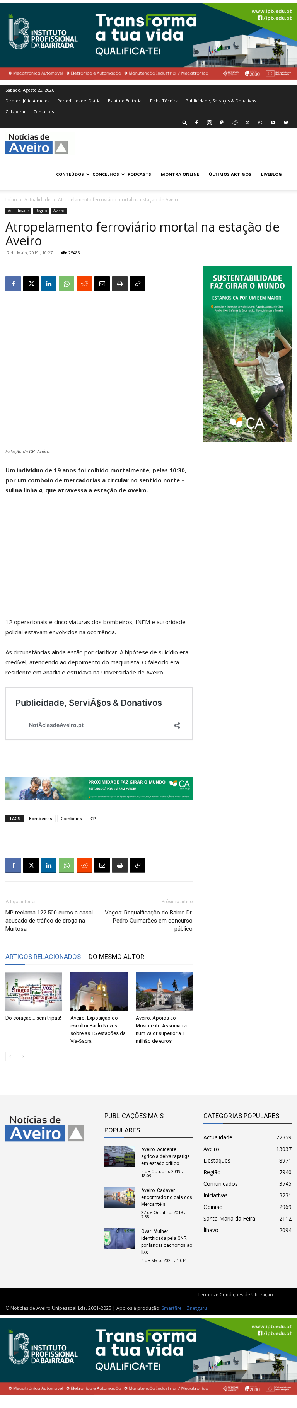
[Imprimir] (120, 283)
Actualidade (37, 199)
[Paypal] (222, 122)
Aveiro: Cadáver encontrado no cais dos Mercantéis (166, 1197)
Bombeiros (40, 818)
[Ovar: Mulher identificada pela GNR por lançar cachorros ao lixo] (119, 1238)
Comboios (71, 818)
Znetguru (197, 1308)
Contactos (43, 111)
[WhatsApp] (260, 122)
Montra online (180, 174)
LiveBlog (271, 174)
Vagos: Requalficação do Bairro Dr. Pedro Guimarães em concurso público (149, 920)
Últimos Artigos (230, 174)
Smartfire (172, 1308)
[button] (185, 122)
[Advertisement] (99, 560)
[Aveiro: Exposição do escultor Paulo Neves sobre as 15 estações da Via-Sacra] (98, 991)
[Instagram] (209, 122)
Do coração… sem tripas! (33, 1018)
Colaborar (15, 111)
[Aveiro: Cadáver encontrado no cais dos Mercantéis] (119, 1197)
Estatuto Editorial (125, 101)
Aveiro (58, 210)
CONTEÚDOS (70, 174)
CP (93, 818)
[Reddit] (235, 122)
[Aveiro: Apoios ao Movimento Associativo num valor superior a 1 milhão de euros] (164, 991)
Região (41, 210)
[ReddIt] (84, 283)
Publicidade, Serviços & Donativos (221, 101)
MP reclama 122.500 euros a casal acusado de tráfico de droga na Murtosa (49, 920)
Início (11, 199)
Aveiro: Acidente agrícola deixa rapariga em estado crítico (165, 1156)
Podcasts (139, 174)
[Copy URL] (137, 283)
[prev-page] (10, 1056)
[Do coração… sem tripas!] (33, 991)
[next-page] (22, 1056)
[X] (247, 122)
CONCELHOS (105, 174)
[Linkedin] (48, 283)
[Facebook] (196, 122)
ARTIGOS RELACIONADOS (43, 956)
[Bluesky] (286, 122)
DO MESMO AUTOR (116, 956)
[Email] (102, 283)
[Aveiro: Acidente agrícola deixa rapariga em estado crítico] (119, 1156)
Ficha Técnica (164, 101)
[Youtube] (273, 122)
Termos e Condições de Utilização (235, 1294)
